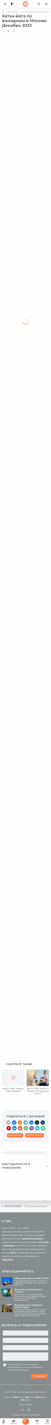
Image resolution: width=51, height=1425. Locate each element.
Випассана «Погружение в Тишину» (28, 1290)
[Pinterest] (9, 1128)
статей (18, 1397)
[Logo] (25, 4)
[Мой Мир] (31, 1122)
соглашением (30, 1364)
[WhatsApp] (26, 1128)
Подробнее (7, 1260)
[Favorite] (3, 31)
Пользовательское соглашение (25, 1415)
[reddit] (20, 1128)
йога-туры (44, 1242)
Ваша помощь (25, 1405)
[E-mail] (8, 31)
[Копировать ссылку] (47, 1166)
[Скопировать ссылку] (8, 1122)
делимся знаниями (33, 1238)
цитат (30, 1397)
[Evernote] (43, 1128)
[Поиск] (39, 4)
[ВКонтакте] (14, 1122)
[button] (41, 1065)
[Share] (14, 31)
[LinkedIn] (14, 1128)
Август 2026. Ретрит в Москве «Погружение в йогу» (38, 1091)
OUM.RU (20, 1392)
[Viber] (31, 1128)
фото (40, 1397)
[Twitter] (37, 1122)
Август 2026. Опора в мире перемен (13, 1089)
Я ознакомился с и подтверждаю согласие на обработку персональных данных (25, 1367)
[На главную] (3, 12)
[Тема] (12, 4)
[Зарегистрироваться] (29, 1409)
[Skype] (37, 1128)
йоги (13, 1253)
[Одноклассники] (20, 1122)
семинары (9, 1245)
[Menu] (5, 4)
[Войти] (45, 4)
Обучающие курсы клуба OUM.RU (32, 1278)
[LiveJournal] (43, 1122)
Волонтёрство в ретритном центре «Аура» (29, 1306)
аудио (25, 1400)
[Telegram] (25, 1122)
